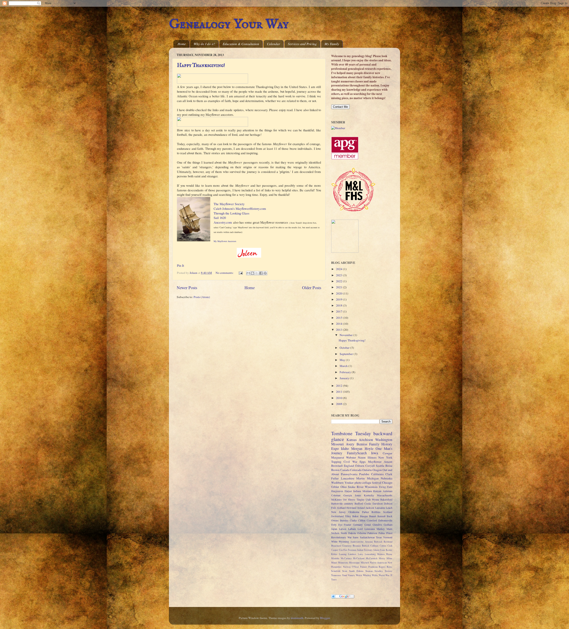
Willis (375, 575)
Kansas (352, 439)
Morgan (356, 448)
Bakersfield (386, 499)
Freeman (352, 549)
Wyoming (344, 541)
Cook (389, 545)
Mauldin (335, 558)
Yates (334, 579)
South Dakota (356, 571)
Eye (340, 524)
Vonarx (351, 575)
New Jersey (338, 512)
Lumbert (352, 554)
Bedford (359, 503)
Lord (360, 529)
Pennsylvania (349, 474)
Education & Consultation (241, 44)
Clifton (361, 520)
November (346, 335)
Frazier (347, 524)
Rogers (382, 566)
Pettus (382, 533)
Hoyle (369, 448)
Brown (335, 470)
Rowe (389, 566)
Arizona (369, 541)
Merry (382, 558)
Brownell (337, 466)
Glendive (377, 524)
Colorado (356, 470)
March (344, 366)
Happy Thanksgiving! (201, 65)
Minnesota (343, 562)
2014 (339, 324)
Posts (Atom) (202, 297)
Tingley (361, 499)
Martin (360, 478)
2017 (339, 311)
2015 (339, 318)
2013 (339, 330)
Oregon (377, 470)
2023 (339, 275)
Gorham (388, 524)
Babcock (378, 541)
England (349, 466)
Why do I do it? (204, 44)
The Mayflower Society (229, 204)
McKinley (336, 499)
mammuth (297, 618)
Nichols (335, 533)
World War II (385, 575)
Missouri (337, 444)
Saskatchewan (367, 537)
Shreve (351, 499)
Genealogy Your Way (229, 24)
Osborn (359, 466)
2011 (339, 392)
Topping (336, 462)
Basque (364, 516)
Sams (356, 537)
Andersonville (357, 541)
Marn (389, 529)
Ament (388, 462)
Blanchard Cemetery (341, 545)
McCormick (371, 558)
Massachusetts (384, 495)
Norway (347, 566)
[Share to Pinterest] (265, 273)
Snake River (356, 487)
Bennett (381, 516)
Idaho (345, 448)
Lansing (343, 554)
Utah (368, 499)
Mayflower (375, 462)
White (334, 541)
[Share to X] (256, 273)
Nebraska (386, 478)
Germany (358, 524)
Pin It (180, 265)
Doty (334, 524)
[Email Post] (240, 273)
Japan (334, 529)
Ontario (367, 470)
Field (389, 487)
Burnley (344, 520)
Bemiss (362, 444)
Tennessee (336, 575)
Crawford (372, 520)
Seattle (380, 466)
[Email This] (248, 273)
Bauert (372, 516)
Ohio (344, 487)
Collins (383, 545)
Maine (389, 554)
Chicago (387, 483)
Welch (359, 575)
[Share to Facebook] (261, 273)
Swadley (379, 571)
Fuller (335, 478)
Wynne (375, 499)
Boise (388, 466)
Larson (342, 529)
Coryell (370, 466)
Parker (365, 512)
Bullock (365, 545)
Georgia (347, 495)
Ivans (382, 549)
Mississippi (354, 562)
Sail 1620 (220, 217)
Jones (358, 495)
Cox (341, 549)
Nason (362, 457)
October (345, 348)
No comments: (225, 273)
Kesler (389, 549)
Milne (389, 558)
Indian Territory (365, 549)
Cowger (387, 453)
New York (385, 457)
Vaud (344, 575)
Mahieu (381, 554)
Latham (352, 529)
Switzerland (337, 516)
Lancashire (347, 478)
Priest (389, 533)
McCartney (346, 558)
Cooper (334, 549)
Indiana (357, 491)
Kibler (334, 554)
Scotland (387, 512)
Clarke (353, 520)
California (377, 474)
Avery (350, 444)
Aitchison (366, 439)
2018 (339, 305)
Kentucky (369, 495)
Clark (388, 474)
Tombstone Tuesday (351, 433)
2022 (339, 281)
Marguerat (337, 457)
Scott (344, 571)
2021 (339, 287)
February (346, 372)
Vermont (387, 537)
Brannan (357, 545)
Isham (376, 549)
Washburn (337, 483)
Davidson (378, 503)
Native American (378, 562)
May (343, 360)
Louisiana (370, 529)
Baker (355, 516)
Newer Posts (187, 287)
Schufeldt (335, 571)
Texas (379, 537)
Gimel (367, 524)
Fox (345, 549)
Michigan (373, 478)
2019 (339, 299)
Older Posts (311, 287)
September (347, 354)
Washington (383, 439)
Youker (349, 483)
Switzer (388, 571)
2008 (339, 404)
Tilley (348, 516)
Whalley (367, 575)
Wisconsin (371, 487)
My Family (332, 44)
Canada (344, 470)
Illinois (372, 457)
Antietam (387, 491)
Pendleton (373, 566)
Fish (333, 507)
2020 (339, 293)
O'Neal (355, 566)
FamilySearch (357, 453)
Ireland (361, 507)
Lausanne (380, 507)
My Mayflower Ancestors (225, 241)
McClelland (358, 558)
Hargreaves (337, 491)
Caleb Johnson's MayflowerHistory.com (240, 208)
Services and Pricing (302, 44)
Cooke (367, 503)
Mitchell (365, 562)
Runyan (377, 491)
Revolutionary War (341, 537)
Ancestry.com (223, 222)
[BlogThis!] (252, 273)
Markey (381, 529)
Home (182, 44)
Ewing (382, 487)
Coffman (374, 545)
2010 (339, 398)
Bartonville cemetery (342, 503)
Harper (348, 491)
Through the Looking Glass (231, 213)
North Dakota (348, 533)
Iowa (374, 453)
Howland (351, 507)
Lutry (360, 554)
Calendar (273, 44)
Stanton (369, 571)
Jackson (370, 507)
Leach (389, 507)
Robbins (376, 512)
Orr (345, 499)
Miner (334, 562)
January (345, 378)
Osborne (361, 533)
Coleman (336, 495)
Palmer (363, 566)
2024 (339, 269)
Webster (351, 457)
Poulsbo (364, 474)
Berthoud (388, 541)
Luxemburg (370, 554)
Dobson (388, 503)
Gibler (335, 487)
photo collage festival (368, 483)
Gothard (341, 507)
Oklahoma (353, 512)
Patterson (372, 533)
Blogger (325, 618)
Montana (367, 491)
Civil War (350, 462)
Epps (363, 462)
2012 (339, 386)
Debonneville (385, 520)
